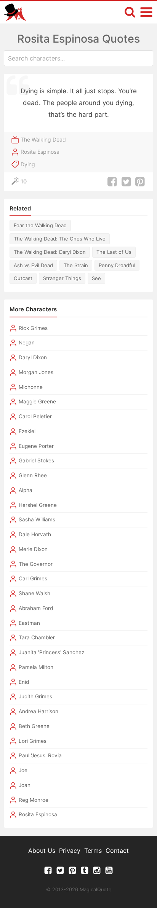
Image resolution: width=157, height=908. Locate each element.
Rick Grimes (33, 328)
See (96, 278)
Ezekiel (27, 431)
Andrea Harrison (38, 711)
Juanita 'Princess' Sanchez (51, 652)
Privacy (69, 850)
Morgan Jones (36, 372)
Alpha (25, 490)
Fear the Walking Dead (40, 225)
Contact (117, 850)
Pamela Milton (36, 667)
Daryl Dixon (33, 357)
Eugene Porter (36, 446)
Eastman (29, 623)
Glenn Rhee (33, 475)
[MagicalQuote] (15, 12)
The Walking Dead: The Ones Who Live (60, 239)
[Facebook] (48, 872)
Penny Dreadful (117, 265)
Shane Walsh (34, 593)
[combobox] (78, 58)
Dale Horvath (35, 534)
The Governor (36, 564)
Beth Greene (34, 726)
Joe (23, 770)
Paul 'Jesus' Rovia (40, 755)
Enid (24, 682)
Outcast (23, 278)
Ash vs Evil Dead (33, 265)
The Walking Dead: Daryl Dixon (50, 252)
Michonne (31, 387)
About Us (41, 850)
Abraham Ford (36, 608)
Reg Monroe (33, 800)
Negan (27, 342)
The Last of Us (113, 252)
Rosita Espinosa (40, 151)
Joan (24, 785)
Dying (28, 164)
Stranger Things (62, 278)
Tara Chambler (37, 637)
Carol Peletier (35, 416)
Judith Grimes (35, 696)
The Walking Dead (43, 139)
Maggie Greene (37, 401)
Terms (93, 850)
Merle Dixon (33, 549)
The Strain (76, 265)
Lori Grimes (32, 741)
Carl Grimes (33, 578)
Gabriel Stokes (36, 460)
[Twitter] (60, 872)
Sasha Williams (37, 519)
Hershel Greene (38, 505)
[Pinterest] (72, 872)
